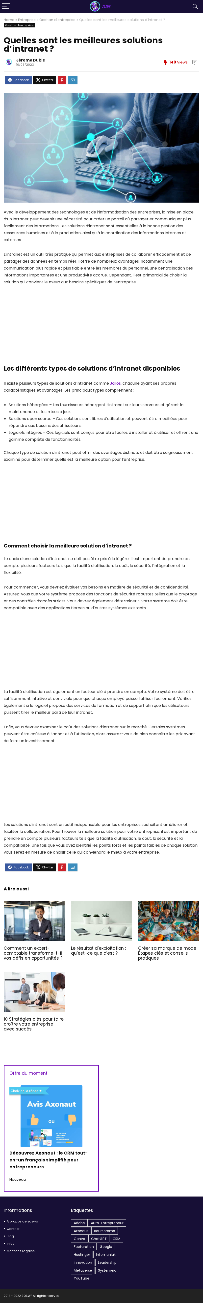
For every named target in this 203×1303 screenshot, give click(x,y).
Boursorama (104, 1230)
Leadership (107, 1262)
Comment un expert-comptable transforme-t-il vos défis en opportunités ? (33, 953)
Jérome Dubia (31, 60)
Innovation (83, 1262)
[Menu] (6, 6)
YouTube (81, 1278)
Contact (13, 1228)
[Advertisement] (101, 327)
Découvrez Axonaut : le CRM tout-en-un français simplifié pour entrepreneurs (48, 1160)
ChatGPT (99, 1238)
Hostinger (82, 1254)
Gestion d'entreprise (57, 19)
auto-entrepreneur (107, 1222)
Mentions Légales (21, 1251)
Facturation (84, 1246)
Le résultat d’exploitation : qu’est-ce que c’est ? (98, 950)
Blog (10, 1236)
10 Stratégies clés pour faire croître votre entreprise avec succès (34, 1024)
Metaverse (83, 1270)
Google (106, 1246)
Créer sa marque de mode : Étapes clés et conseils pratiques (168, 953)
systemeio (107, 1270)
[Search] (195, 6)
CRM (116, 1238)
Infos (10, 1243)
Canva (79, 1238)
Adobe (79, 1222)
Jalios (115, 383)
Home (9, 19)
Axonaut (81, 1230)
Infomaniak (106, 1254)
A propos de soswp (22, 1221)
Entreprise (27, 19)
